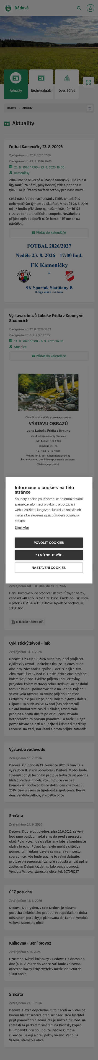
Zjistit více (22, 527)
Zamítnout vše (48, 555)
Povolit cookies (49, 542)
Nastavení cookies (49, 567)
